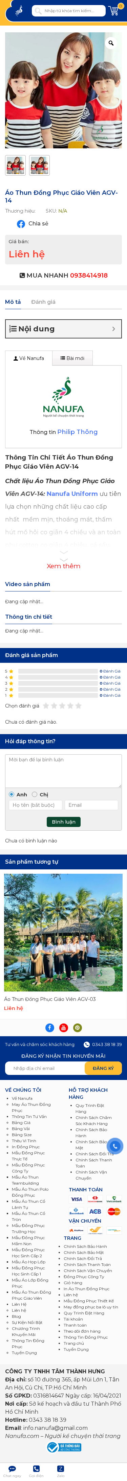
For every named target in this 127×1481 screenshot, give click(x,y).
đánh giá (110, 671)
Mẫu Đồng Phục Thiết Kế (89, 1300)
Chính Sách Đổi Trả (83, 1258)
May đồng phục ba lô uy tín (91, 1306)
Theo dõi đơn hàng (82, 1331)
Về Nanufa (31, 358)
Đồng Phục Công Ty (84, 1276)
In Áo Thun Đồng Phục (86, 1288)
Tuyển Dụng (24, 1352)
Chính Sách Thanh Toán (87, 1264)
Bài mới (74, 358)
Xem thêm (64, 566)
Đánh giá (43, 302)
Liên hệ (71, 1294)
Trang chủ (74, 1343)
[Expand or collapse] (113, 328)
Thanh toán (75, 1325)
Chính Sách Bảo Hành (85, 1246)
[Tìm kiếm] (38, 10)
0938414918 (89, 275)
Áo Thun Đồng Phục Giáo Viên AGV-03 (50, 999)
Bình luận (64, 822)
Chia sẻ (37, 223)
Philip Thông (77, 432)
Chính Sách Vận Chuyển (88, 1270)
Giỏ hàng (73, 1282)
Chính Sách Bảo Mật (84, 1252)
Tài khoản (73, 1319)
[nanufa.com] (22, 10)
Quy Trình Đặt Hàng (84, 1312)
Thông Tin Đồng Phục (86, 1337)
